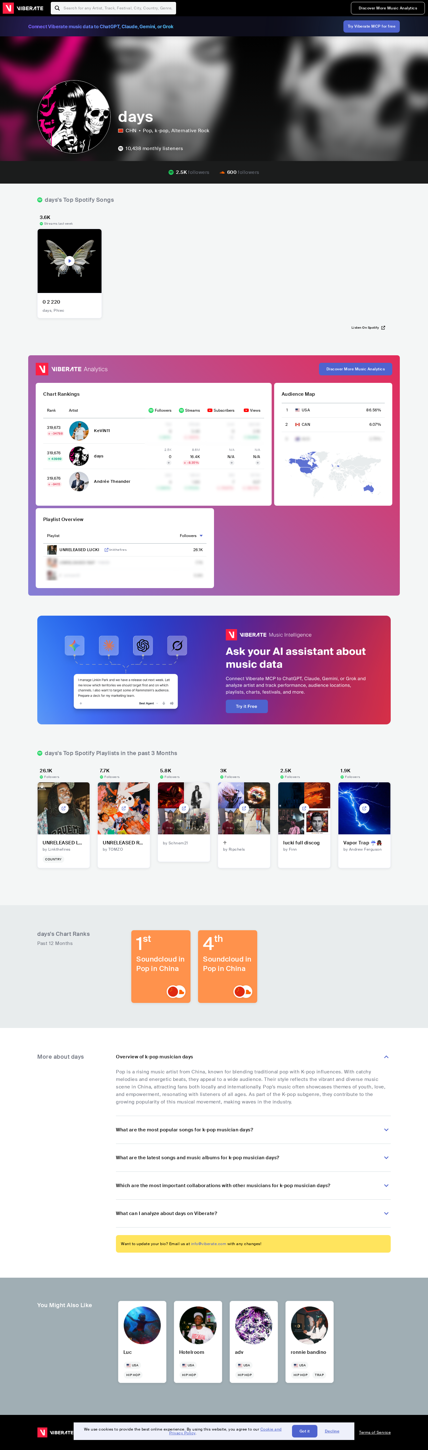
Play (70, 261)
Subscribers (224, 410)
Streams (192, 410)
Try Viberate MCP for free (372, 26)
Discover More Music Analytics (388, 8)
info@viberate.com (209, 1243)
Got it (305, 1431)
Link (106, 549)
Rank (51, 410)
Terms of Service (375, 1432)
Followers (163, 410)
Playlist (53, 535)
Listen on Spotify (365, 328)
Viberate (23, 8)
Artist (73, 410)
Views (255, 410)
